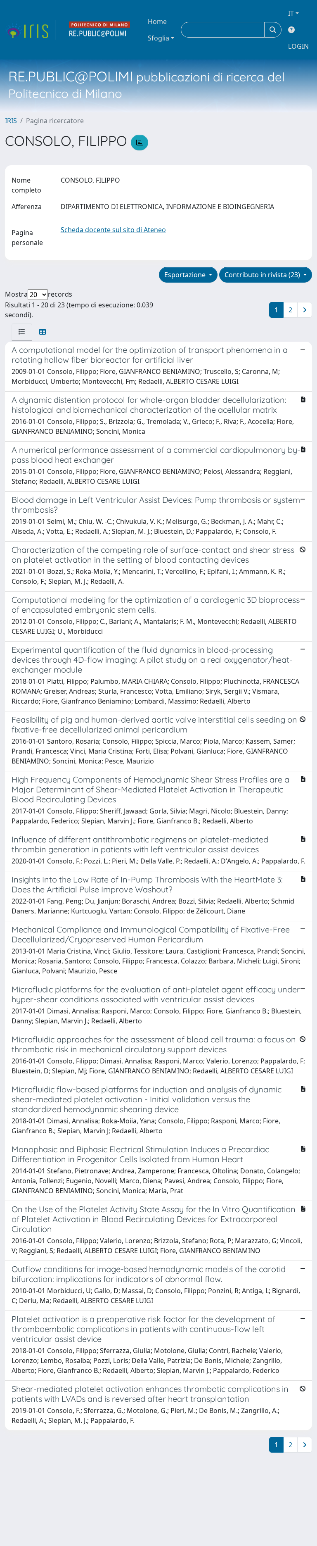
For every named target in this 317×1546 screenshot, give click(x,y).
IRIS (11, 120)
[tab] (22, 331)
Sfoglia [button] (158, 38)
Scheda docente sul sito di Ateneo (113, 229)
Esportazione (185, 274)
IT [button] (291, 13)
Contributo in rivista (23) (263, 274)
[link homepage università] (100, 30)
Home (157, 21)
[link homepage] (30, 30)
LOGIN (298, 46)
